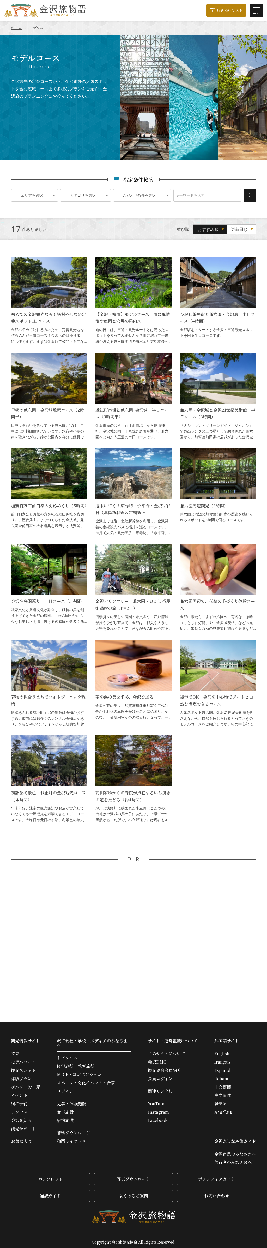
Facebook (157, 1120)
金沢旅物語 (45, 10)
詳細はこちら (49, 300)
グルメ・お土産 (25, 1087)
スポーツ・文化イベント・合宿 (86, 1083)
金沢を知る (21, 1120)
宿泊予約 (19, 1104)
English (221, 1054)
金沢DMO (157, 1062)
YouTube (156, 1104)
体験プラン (21, 1079)
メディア (65, 1091)
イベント (19, 1095)
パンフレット (50, 1179)
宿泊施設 (65, 1120)
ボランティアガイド (216, 1179)
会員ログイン (160, 1079)
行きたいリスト (229, 10)
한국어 (220, 1104)
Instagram (158, 1112)
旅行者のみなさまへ (233, 1162)
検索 (250, 195)
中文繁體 (222, 1087)
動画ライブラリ (71, 1141)
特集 (15, 1054)
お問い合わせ (216, 1196)
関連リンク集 (160, 1091)
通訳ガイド (50, 1196)
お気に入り (21, 1141)
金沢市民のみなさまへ (235, 1154)
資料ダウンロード (73, 1133)
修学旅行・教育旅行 (75, 1066)
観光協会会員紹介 (164, 1070)
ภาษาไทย (223, 1112)
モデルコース (23, 1062)
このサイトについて (166, 1054)
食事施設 (65, 1112)
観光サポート (23, 1129)
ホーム (16, 27)
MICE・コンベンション (79, 1074)
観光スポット (23, 1070)
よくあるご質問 (133, 1196)
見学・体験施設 (71, 1104)
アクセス (19, 1112)
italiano (222, 1079)
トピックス (67, 1058)
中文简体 (222, 1095)
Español (222, 1070)
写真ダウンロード (133, 1179)
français (222, 1062)
